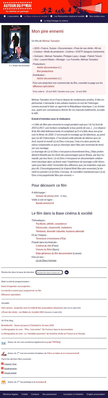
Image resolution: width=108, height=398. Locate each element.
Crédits (25, 394)
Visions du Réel (44, 249)
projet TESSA (52, 342)
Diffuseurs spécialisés (11, 295)
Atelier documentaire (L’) (49, 67)
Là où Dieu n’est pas (46, 260)
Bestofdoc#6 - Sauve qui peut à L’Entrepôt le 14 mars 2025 (27, 325)
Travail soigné (10, 373)
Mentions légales (10, 394)
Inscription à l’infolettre (73, 394)
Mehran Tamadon (51, 41)
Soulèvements (10, 369)
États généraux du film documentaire (54, 253)
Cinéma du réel (43, 246)
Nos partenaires (49, 394)
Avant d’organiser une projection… (16, 286)
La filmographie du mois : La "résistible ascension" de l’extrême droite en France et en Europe (43, 334)
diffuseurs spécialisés (43, 86)
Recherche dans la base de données (17, 272)
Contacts (35, 394)
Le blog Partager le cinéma (56, 21)
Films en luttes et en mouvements (62, 353)
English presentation (96, 394)
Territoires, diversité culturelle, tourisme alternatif (60, 231)
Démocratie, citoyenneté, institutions (54, 227)
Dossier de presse (45, 196)
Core (40, 382)
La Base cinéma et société (35, 16)
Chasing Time (10, 364)
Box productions (45, 71)
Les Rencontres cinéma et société (69, 16)
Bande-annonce (44, 203)
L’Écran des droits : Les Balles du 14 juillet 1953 (22, 312)
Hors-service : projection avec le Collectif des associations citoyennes (32, 308)
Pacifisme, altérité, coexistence (51, 224)
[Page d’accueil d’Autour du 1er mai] (17, 7)
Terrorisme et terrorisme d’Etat (51, 238)
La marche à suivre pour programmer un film (21, 290)
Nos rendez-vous (97, 16)
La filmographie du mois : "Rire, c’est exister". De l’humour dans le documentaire (37, 329)
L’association (13, 16)
